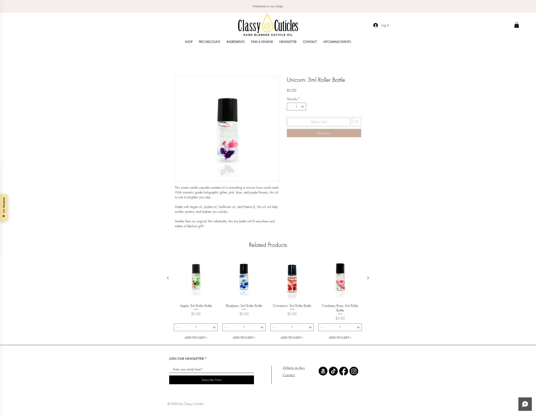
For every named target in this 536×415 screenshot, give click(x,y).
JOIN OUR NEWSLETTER (186, 359)
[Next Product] (368, 278)
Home (179, 62)
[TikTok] (333, 371)
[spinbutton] (296, 107)
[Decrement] (290, 107)
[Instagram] (353, 371)
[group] (268, 299)
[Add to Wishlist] (356, 122)
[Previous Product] (167, 278)
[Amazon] (323, 371)
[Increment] (302, 107)
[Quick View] (196, 278)
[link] (516, 25)
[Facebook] (343, 371)
